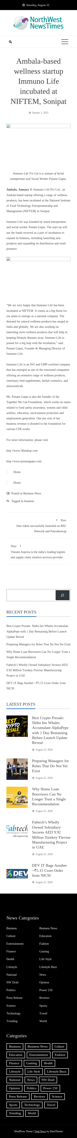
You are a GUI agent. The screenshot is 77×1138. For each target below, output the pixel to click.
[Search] (63, 595)
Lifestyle (11, 967)
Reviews (44, 997)
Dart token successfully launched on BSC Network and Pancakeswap (41, 526)
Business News (32, 493)
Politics (10, 990)
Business (11, 928)
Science (11, 1005)
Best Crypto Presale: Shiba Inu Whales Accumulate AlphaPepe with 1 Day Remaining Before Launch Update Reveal (37, 631)
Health (10, 959)
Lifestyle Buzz (48, 967)
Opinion (44, 982)
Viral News (40, 1131)
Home (17, 472)
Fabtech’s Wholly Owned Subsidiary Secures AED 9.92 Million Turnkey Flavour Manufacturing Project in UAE (37, 670)
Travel (43, 1013)
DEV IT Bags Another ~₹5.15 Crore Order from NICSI (49, 870)
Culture (10, 936)
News (42, 974)
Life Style (45, 959)
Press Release (14, 997)
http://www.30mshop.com (22, 450)
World (43, 1021)
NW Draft (12, 982)
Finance (11, 951)
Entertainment (15, 943)
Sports (43, 1005)
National (11, 974)
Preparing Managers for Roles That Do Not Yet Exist (38, 644)
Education (45, 936)
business (29, 501)
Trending (12, 1021)
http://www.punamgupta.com (23, 461)
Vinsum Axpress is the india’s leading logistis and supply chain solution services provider (38, 552)
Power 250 (45, 990)
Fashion (44, 943)
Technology (13, 1013)
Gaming (44, 951)
